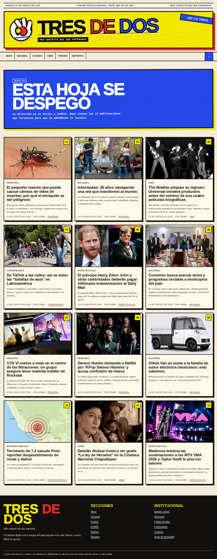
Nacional (22, 56)
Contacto (158, 531)
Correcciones (160, 526)
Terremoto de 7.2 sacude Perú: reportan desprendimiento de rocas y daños (34, 455)
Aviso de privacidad (164, 536)
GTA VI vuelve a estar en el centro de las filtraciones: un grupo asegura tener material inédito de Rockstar (36, 369)
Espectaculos (127, 304)
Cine (192, 217)
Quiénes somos (162, 511)
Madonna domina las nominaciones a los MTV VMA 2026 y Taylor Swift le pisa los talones (175, 457)
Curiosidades (55, 304)
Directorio (159, 516)
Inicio (9, 56)
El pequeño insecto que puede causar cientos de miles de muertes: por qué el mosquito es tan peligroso (35, 193)
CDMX (50, 56)
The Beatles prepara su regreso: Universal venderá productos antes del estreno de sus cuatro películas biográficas (177, 193)
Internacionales (57, 480)
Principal (52, 217)
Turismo (62, 56)
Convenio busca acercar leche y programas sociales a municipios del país (178, 279)
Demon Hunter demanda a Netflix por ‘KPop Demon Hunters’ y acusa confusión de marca (107, 367)
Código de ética (162, 521)
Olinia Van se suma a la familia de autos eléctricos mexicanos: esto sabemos (178, 367)
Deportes (78, 56)
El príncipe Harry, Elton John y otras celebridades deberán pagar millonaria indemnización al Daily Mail (107, 281)
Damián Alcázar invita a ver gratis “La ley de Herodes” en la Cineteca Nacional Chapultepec (108, 455)
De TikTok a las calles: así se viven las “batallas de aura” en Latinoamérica (37, 279)
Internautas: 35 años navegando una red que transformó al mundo (107, 189)
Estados (37, 56)
